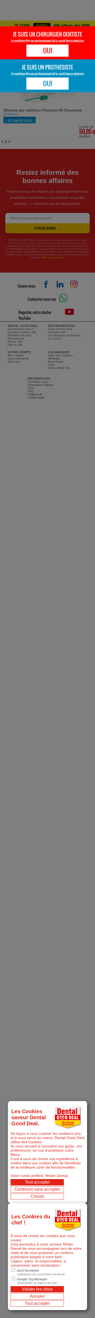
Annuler (37, 1296)
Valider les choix (37, 1289)
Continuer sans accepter (37, 1189)
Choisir (37, 1196)
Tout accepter (37, 1182)
